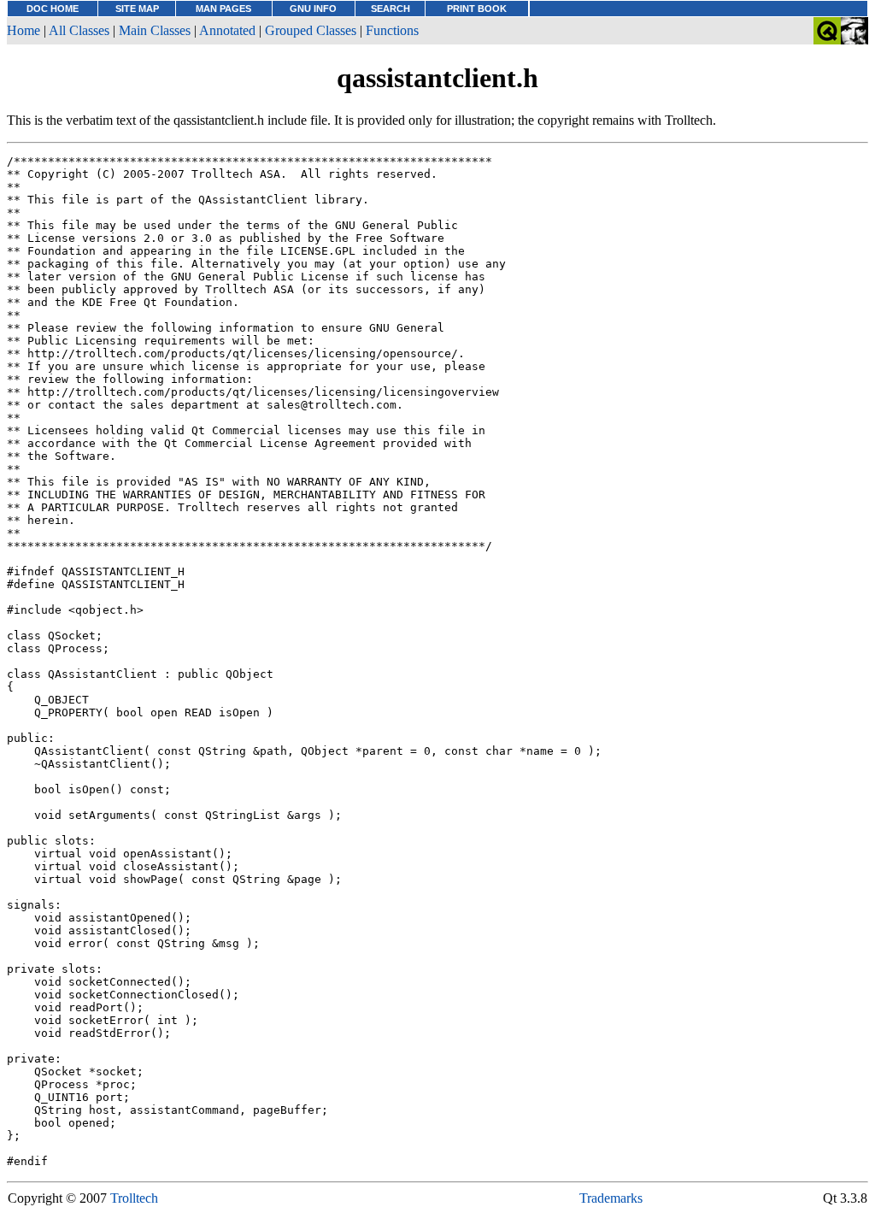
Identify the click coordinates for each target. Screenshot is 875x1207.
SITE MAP (137, 8)
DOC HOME (52, 8)
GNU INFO (313, 8)
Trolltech (134, 1198)
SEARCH (390, 8)
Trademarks (611, 1198)
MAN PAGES (223, 8)
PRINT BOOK (477, 8)
